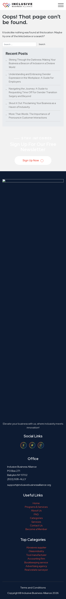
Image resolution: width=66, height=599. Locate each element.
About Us (36, 510)
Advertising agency (36, 566)
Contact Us (36, 525)
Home (36, 503)
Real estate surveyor (36, 569)
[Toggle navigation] (60, 5)
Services (36, 522)
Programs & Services (36, 507)
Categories (36, 518)
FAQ (36, 514)
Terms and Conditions (33, 587)
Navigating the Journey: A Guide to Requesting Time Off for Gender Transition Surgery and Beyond (33, 92)
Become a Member (36, 529)
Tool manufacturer (36, 555)
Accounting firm (36, 558)
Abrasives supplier (36, 547)
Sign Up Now (31, 160)
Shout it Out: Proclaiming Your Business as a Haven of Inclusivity (32, 104)
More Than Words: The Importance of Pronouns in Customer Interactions (29, 115)
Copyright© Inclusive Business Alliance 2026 (33, 593)
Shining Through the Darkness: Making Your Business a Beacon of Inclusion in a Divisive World (32, 63)
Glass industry (36, 551)
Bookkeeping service (36, 562)
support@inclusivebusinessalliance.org (29, 485)
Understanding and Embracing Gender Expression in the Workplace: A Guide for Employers (31, 77)
